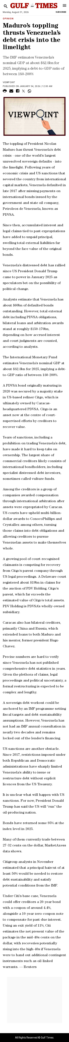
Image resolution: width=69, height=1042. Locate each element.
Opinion (8, 18)
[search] (5, 6)
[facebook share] (17, 91)
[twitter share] (23, 91)
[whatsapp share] (30, 91)
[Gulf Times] (34, 9)
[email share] (11, 91)
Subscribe (61, 12)
